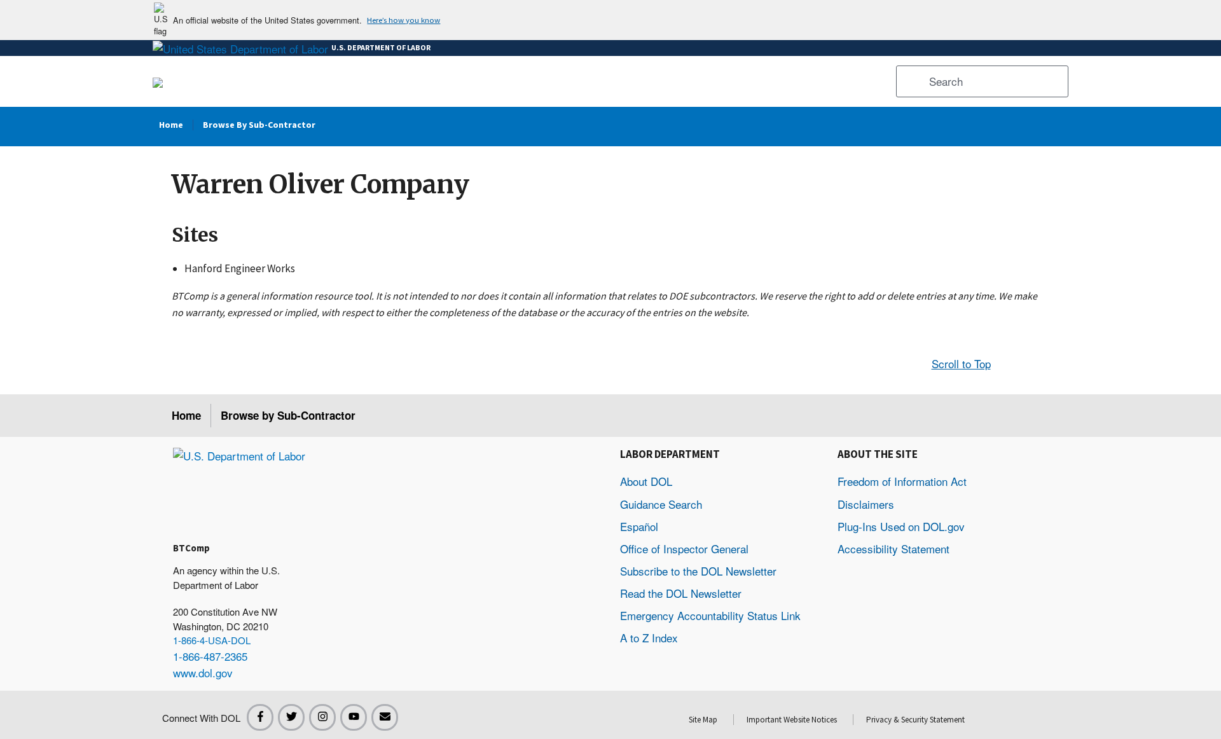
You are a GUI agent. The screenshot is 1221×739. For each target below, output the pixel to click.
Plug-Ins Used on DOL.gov (901, 526)
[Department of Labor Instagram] (322, 717)
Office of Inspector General (684, 548)
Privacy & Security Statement (915, 719)
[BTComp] (158, 82)
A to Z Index (649, 638)
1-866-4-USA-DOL (212, 640)
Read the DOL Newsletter (681, 593)
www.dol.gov (203, 672)
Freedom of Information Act (902, 481)
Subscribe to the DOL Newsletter (698, 571)
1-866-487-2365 (210, 656)
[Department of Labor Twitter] (291, 717)
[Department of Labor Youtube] (353, 717)
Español (639, 526)
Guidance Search (661, 504)
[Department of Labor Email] (384, 717)
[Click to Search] (910, 81)
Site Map (703, 719)
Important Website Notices (792, 719)
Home (186, 415)
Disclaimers (866, 504)
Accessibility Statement (893, 548)
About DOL (646, 481)
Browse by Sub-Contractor (288, 415)
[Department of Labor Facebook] (260, 717)
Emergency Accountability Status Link (710, 615)
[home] (239, 454)
